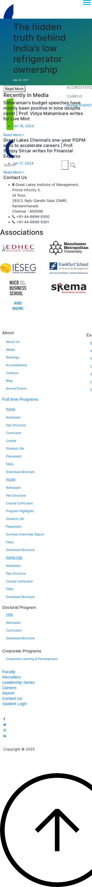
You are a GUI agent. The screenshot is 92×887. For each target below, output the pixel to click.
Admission (13, 417)
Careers (9, 688)
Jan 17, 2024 (22, 163)
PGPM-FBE (14, 557)
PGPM (10, 409)
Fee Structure (16, 425)
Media (10, 349)
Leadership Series (18, 682)
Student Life (15, 448)
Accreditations (16, 365)
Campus (12, 373)
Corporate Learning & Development (32, 659)
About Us (12, 342)
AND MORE (18, 305)
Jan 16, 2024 (23, 126)
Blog (9, 380)
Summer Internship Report (25, 534)
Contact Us (12, 698)
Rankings (12, 357)
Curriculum (14, 433)
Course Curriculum (19, 503)
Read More (14, 88)
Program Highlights (20, 511)
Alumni (8, 693)
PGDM (10, 479)
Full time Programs (20, 399)
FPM (9, 614)
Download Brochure (20, 472)
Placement (13, 456)
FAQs (10, 464)
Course (11, 440)
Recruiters (11, 677)
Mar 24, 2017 (20, 80)
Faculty (8, 672)
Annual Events (16, 388)
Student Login (14, 704)
